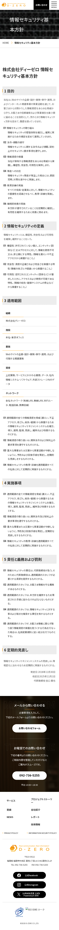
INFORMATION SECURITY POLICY (43, 833)
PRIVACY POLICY (11, 833)
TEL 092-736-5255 (29, 864)
